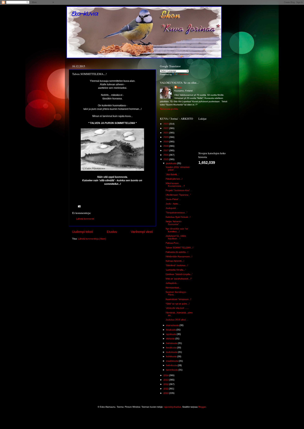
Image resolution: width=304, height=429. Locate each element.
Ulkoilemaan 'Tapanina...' (178, 195)
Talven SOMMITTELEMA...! (179, 247)
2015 (166, 159)
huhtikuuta (171, 356)
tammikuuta (172, 369)
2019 (166, 141)
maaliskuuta (172, 361)
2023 (166, 124)
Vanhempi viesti (142, 231)
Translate (183, 74)
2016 (166, 155)
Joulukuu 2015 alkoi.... (177, 319)
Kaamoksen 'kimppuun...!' (178, 299)
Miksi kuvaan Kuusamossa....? (175, 184)
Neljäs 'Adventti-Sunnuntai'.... (174, 222)
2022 (166, 128)
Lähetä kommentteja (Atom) (92, 238)
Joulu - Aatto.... (173, 203)
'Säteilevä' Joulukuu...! (177, 265)
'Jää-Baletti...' (172, 174)
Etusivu (112, 231)
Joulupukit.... (172, 208)
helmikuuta (172, 365)
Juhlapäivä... (172, 283)
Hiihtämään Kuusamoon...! (179, 256)
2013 (166, 379)
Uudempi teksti (82, 231)
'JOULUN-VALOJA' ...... (177, 308)
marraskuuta (172, 325)
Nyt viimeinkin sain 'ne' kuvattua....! (177, 230)
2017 (166, 150)
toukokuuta (172, 352)
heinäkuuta (172, 343)
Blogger (202, 407)
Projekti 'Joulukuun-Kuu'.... (179, 190)
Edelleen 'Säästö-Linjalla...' (179, 274)
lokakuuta (171, 329)
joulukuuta (171, 163)
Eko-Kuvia (84, 14)
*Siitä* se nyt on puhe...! (178, 303)
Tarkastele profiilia (169, 109)
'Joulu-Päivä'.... (173, 199)
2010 (166, 393)
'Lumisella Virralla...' (176, 269)
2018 (166, 146)
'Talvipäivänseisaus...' (176, 212)
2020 (166, 137)
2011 (166, 388)
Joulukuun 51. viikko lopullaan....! (176, 237)
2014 (166, 375)
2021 (166, 132)
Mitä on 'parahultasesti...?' (179, 278)
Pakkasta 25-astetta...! (177, 252)
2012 (166, 384)
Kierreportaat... (173, 287)
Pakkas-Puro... (173, 243)
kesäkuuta (171, 347)
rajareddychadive (172, 407)
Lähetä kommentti (85, 218)
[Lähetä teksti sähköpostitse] (79, 206)
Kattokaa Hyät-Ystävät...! (178, 217)
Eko (179, 87)
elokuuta (170, 338)
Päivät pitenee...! (174, 178)
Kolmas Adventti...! (175, 261)
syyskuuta (171, 334)
